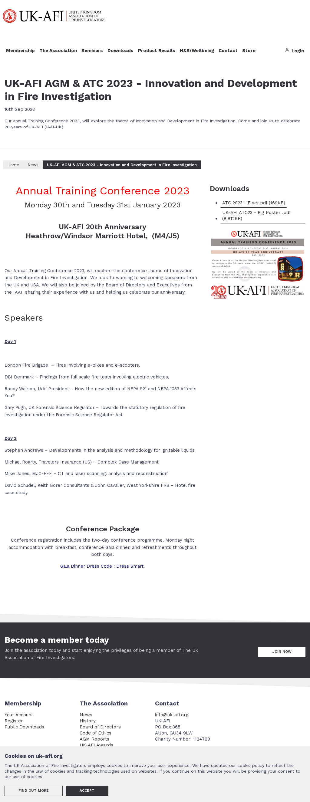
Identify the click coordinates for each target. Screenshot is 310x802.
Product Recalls (156, 50)
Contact (228, 50)
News (86, 715)
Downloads (120, 50)
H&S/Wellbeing (197, 50)
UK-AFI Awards (96, 745)
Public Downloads (24, 727)
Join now (282, 651)
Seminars (92, 50)
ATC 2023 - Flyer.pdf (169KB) (253, 203)
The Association (58, 50)
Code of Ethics (95, 733)
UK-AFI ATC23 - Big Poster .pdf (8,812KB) (256, 215)
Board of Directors (100, 727)
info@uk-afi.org (172, 715)
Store (249, 50)
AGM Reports (94, 739)
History (88, 721)
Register (14, 721)
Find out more (33, 790)
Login (297, 51)
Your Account (19, 715)
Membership (20, 50)
